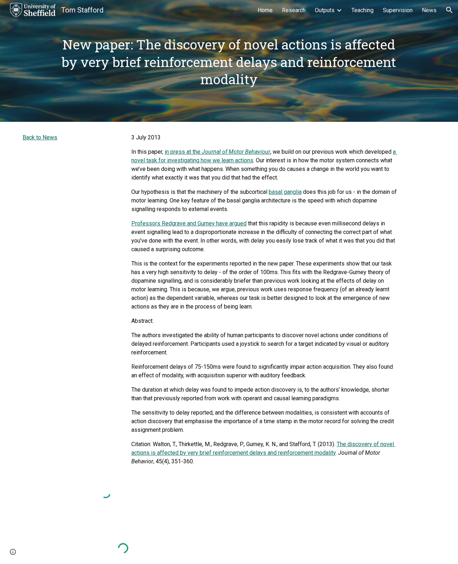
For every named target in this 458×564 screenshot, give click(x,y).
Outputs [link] (325, 10)
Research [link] (294, 10)
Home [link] (265, 10)
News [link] (429, 10)
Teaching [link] (362, 10)
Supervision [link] (398, 10)
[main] (229, 61)
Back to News (40, 137)
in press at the (183, 151)
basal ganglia (285, 191)
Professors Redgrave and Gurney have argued (189, 223)
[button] (449, 10)
